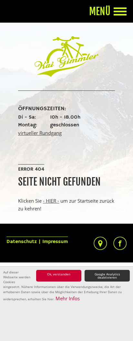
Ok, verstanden (58, 274)
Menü (99, 11)
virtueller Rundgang (40, 133)
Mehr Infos (68, 298)
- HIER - (51, 200)
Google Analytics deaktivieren (107, 276)
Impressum (55, 242)
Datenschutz (21, 242)
